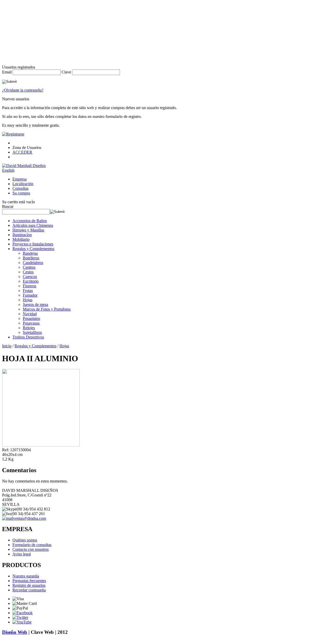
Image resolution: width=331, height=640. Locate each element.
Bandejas (30, 253)
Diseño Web (14, 632)
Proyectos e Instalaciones (32, 244)
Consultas (20, 188)
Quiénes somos (24, 540)
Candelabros (33, 262)
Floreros (29, 286)
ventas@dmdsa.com (29, 518)
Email (7, 72)
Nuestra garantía (25, 576)
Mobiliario (20, 239)
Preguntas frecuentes (29, 580)
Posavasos (31, 323)
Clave (66, 72)
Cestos (28, 272)
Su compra (21, 193)
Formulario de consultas (31, 545)
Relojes (29, 328)
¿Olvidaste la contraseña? (22, 90)
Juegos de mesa (35, 304)
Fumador (30, 295)
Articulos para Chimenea (32, 225)
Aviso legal (21, 554)
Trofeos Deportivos (28, 337)
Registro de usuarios (29, 585)
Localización (22, 184)
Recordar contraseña (29, 590)
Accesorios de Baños (29, 221)
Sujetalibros (32, 332)
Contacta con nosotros (30, 549)
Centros (29, 267)
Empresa (19, 179)
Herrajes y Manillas (28, 230)
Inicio (6, 346)
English (8, 170)
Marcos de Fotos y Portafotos (47, 309)
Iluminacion (22, 234)
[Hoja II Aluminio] (41, 445)
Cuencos (30, 276)
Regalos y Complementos (33, 248)
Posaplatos (31, 318)
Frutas (28, 290)
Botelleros (31, 258)
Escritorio (31, 281)
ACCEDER (22, 152)
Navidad (30, 314)
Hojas (27, 300)
